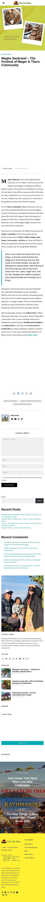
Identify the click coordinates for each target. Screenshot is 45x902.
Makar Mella (32, 335)
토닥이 (6, 566)
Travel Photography (31, 847)
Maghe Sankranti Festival (31, 401)
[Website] (21, 419)
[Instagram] (18, 419)
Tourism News (29, 858)
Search (3, 497)
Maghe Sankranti (11, 401)
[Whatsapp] (26, 393)
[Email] (31, 393)
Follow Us (21, 743)
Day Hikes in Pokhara (7, 525)
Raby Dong (8, 168)
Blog (26, 851)
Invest (5, 542)
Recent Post (6, 54)
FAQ (14, 858)
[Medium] (23, 658)
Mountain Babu (8, 548)
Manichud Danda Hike (10, 560)
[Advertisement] (22, 92)
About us (6, 860)
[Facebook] (14, 393)
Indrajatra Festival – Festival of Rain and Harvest (16, 528)
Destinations (29, 844)
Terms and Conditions (11, 857)
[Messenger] (18, 393)
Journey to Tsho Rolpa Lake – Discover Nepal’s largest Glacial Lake (21, 523)
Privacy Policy (6, 855)
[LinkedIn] (16, 658)
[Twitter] (22, 393)
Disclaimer (7, 858)
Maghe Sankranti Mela (23, 404)
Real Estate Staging (9, 554)
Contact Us (15, 860)
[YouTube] (15, 419)
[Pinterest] (13, 658)
